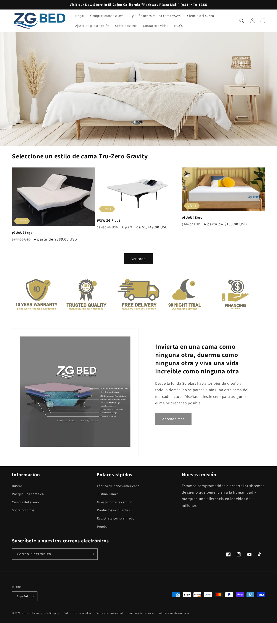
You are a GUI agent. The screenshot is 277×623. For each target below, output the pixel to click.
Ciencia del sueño (25, 502)
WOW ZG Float (108, 220)
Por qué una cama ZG (28, 494)
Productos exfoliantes (113, 510)
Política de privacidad (109, 613)
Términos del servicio (140, 613)
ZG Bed (26, 613)
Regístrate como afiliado (115, 518)
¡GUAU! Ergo (22, 232)
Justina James (108, 494)
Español (22, 596)
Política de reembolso (77, 613)
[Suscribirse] (92, 554)
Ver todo (138, 258)
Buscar (17, 486)
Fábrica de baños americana (118, 486)
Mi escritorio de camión (114, 502)
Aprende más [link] (173, 418)
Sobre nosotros (23, 510)
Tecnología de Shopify (45, 613)
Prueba (102, 526)
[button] (108, 16)
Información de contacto (174, 613)
